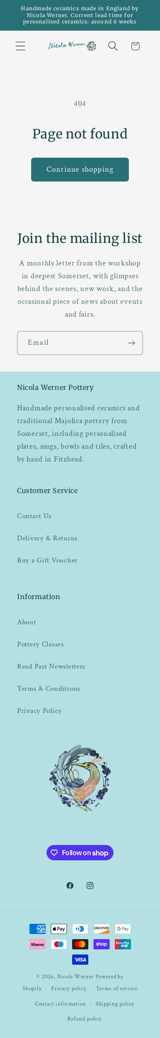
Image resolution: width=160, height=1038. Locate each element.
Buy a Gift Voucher (47, 560)
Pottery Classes (40, 644)
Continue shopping (80, 169)
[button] (20, 46)
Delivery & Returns (47, 538)
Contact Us (34, 516)
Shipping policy (115, 1004)
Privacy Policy (39, 710)
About (26, 622)
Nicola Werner (75, 976)
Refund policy (84, 1019)
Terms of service (116, 988)
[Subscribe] (131, 343)
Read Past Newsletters (51, 666)
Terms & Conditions (48, 688)
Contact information (60, 1004)
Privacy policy (69, 988)
